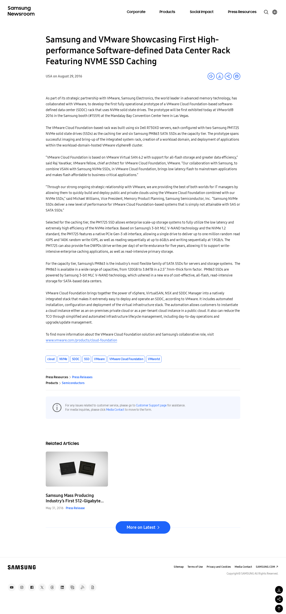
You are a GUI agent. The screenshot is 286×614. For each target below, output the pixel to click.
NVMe (63, 359)
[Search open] (266, 12)
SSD (86, 359)
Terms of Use (195, 566)
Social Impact (201, 12)
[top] (279, 608)
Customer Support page (151, 405)
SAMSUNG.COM (265, 566)
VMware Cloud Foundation (126, 359)
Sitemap (179, 566)
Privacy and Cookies (219, 566)
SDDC (75, 359)
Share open (228, 76)
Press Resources (242, 12)
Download (219, 76)
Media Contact (115, 409)
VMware (99, 359)
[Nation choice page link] (274, 12)
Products (167, 12)
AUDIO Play (211, 76)
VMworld (154, 359)
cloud (51, 359)
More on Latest (141, 527)
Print (236, 76)
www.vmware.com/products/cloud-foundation (81, 340)
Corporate (136, 12)
